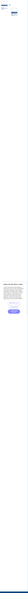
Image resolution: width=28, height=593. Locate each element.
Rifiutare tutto (14, 303)
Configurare (14, 307)
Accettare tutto (14, 311)
